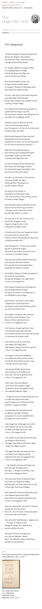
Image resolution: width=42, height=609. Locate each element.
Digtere (12, 2)
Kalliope (4, 2)
